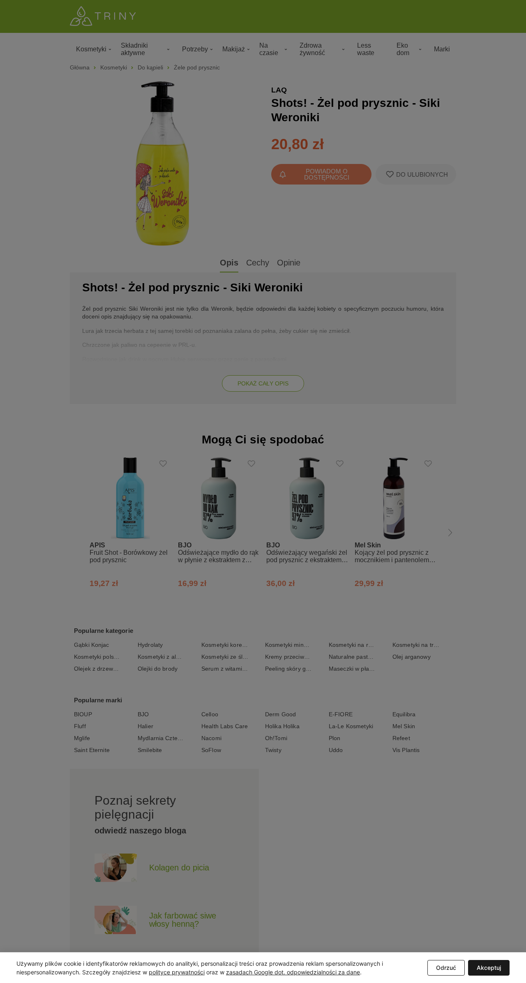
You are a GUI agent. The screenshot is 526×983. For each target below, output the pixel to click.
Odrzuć (446, 967)
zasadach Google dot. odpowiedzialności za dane (293, 972)
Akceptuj (489, 967)
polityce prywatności (177, 972)
